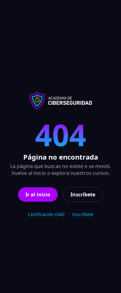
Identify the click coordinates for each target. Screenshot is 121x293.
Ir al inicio (37, 194)
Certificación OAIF (46, 214)
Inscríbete (82, 194)
